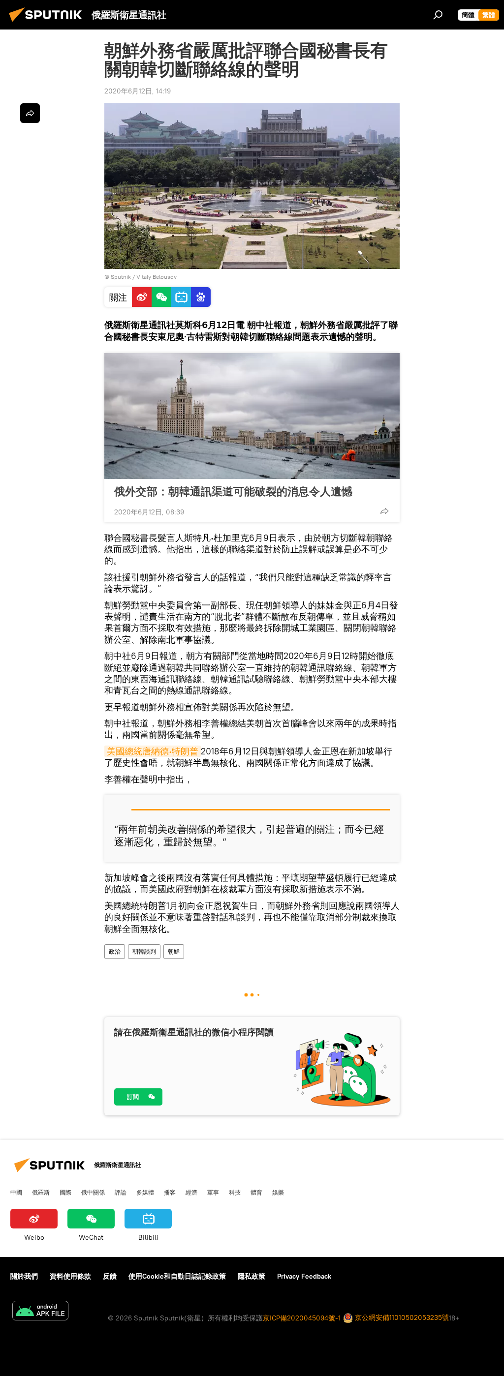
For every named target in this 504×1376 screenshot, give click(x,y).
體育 (256, 1192)
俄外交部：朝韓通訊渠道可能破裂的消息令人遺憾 (233, 491)
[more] (384, 511)
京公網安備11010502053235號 (401, 1317)
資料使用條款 (70, 1276)
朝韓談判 (144, 951)
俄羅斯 (41, 1192)
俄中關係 (93, 1192)
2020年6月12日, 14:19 (137, 91)
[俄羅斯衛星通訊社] (48, 23)
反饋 (110, 1276)
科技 (235, 1192)
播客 (170, 1192)
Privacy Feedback (304, 1276)
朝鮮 (174, 951)
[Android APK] (40, 1312)
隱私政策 (251, 1276)
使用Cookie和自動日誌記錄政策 (177, 1276)
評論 (120, 1192)
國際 (65, 1192)
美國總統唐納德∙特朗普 (152, 751)
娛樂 (278, 1192)
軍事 (213, 1192)
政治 (115, 951)
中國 (16, 1192)
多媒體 (145, 1192)
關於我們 (24, 1276)
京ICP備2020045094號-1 (302, 1318)
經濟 (191, 1192)
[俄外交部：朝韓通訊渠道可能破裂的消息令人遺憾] (252, 416)
